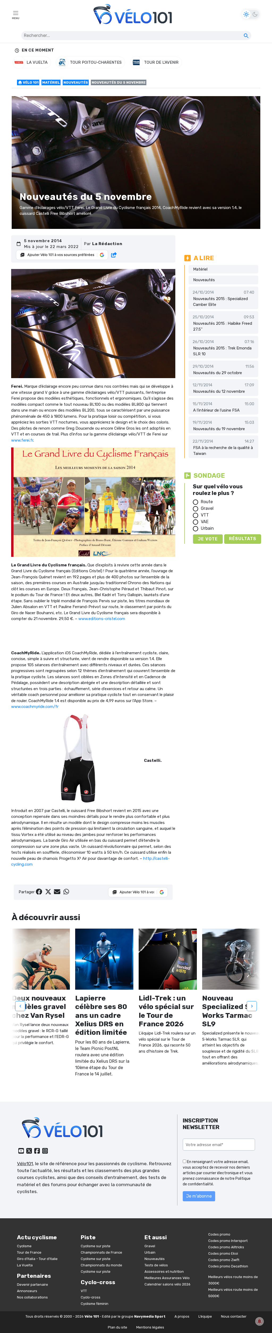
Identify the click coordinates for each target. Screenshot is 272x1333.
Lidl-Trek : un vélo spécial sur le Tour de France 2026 (166, 1011)
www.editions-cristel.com (101, 618)
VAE (205, 521)
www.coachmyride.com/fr (34, 706)
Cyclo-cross (90, 1297)
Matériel (51, 82)
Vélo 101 (30, 82)
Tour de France (29, 1252)
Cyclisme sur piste (95, 1246)
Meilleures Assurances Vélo (167, 1278)
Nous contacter (233, 1316)
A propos (182, 1316)
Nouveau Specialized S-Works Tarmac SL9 (227, 1011)
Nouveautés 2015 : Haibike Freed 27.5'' (222, 326)
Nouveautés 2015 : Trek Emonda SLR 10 (222, 351)
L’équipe (205, 1316)
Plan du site (117, 1327)
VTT (205, 515)
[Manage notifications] (259, 1321)
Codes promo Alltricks (226, 1247)
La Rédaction (107, 243)
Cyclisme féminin (94, 1304)
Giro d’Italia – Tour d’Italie (37, 1259)
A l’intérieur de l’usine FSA (216, 410)
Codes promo (219, 1234)
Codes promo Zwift (223, 1260)
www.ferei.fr (22, 440)
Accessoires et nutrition (164, 1272)
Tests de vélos (156, 1265)
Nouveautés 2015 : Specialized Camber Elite (220, 301)
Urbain (207, 528)
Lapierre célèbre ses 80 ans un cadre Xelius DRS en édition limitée (101, 1015)
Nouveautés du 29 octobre (217, 372)
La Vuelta (25, 1265)
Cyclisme (24, 1246)
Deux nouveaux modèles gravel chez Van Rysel (39, 1007)
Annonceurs (27, 1291)
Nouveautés (75, 82)
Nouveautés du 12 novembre (219, 391)
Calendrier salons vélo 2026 (167, 1284)
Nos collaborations (32, 1297)
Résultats (242, 538)
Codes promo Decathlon (228, 1266)
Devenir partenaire (32, 1285)
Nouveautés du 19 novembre (219, 428)
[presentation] (20, 1006)
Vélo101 (25, 1163)
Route (207, 501)
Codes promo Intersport (228, 1241)
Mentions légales (150, 1327)
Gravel (207, 508)
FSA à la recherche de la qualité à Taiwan (223, 450)
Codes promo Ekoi (223, 1253)
